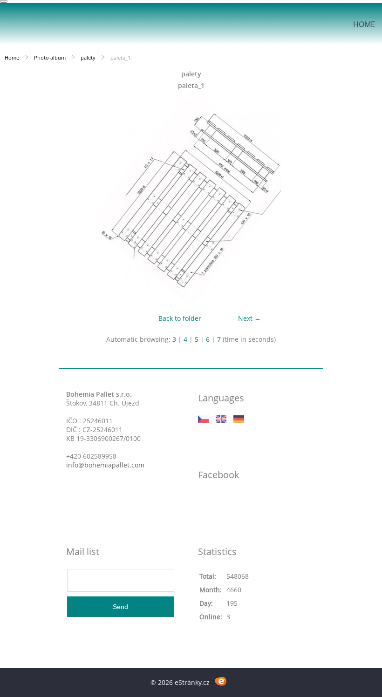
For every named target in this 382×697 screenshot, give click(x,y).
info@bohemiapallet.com (105, 464)
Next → (249, 318)
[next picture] (366, 198)
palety (88, 57)
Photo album (50, 57)
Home (364, 24)
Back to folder (179, 318)
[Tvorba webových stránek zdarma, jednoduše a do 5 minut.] (220, 681)
